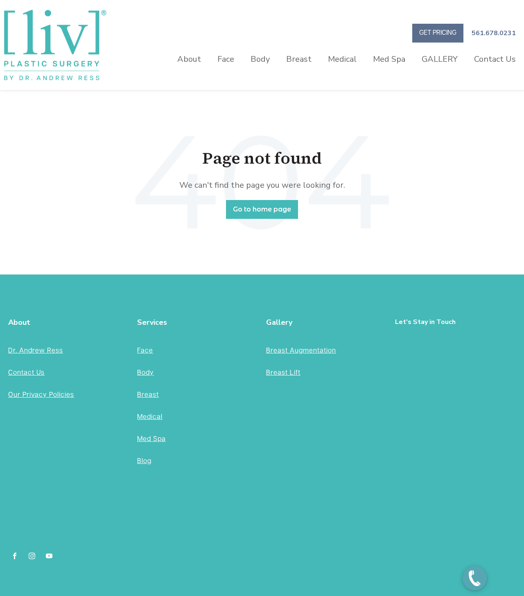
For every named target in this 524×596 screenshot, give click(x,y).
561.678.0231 (494, 33)
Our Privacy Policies (41, 394)
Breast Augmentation (301, 350)
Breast (299, 59)
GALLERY (440, 59)
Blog (144, 461)
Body (260, 59)
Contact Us (495, 59)
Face (225, 59)
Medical (342, 59)
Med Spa (389, 59)
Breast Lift (283, 372)
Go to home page (262, 209)
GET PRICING (437, 32)
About (189, 59)
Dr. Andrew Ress (35, 350)
